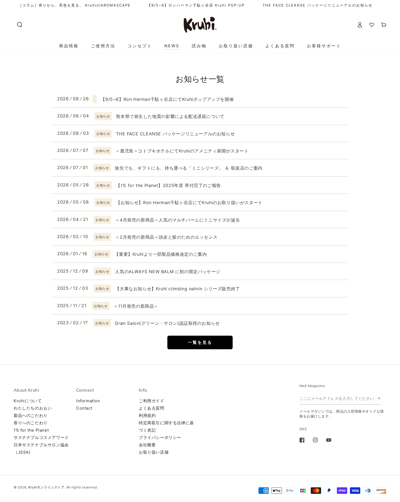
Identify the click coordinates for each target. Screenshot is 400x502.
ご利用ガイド (151, 400)
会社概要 (147, 444)
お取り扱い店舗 (153, 452)
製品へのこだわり (31, 415)
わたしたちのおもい (33, 408)
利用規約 (147, 415)
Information (88, 400)
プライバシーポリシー (160, 437)
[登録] (379, 398)
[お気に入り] (372, 25)
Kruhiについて (28, 400)
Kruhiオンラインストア (46, 487)
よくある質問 (151, 408)
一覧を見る (200, 342)
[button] (20, 25)
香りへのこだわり (31, 422)
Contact (84, 408)
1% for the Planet (31, 430)
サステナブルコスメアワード (41, 437)
